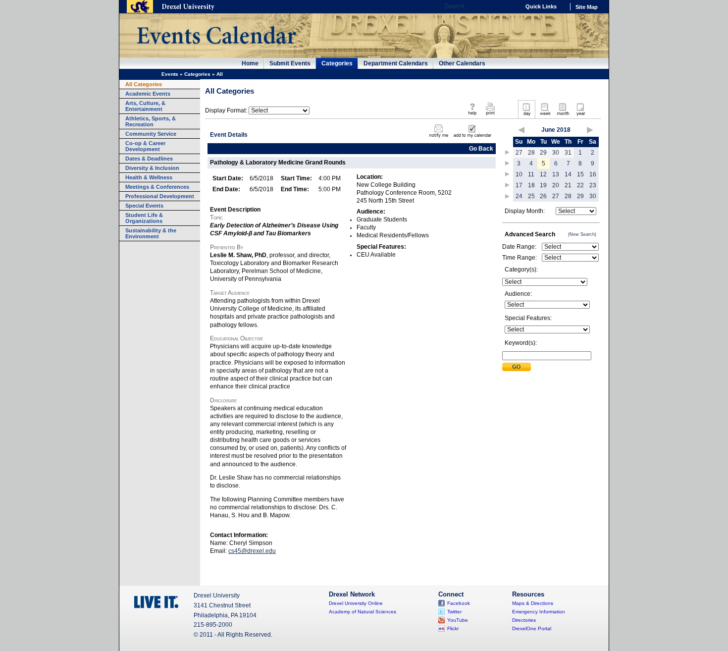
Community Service (150, 134)
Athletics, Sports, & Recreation (150, 121)
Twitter (454, 611)
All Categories (143, 84)
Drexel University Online (356, 603)
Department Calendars (396, 63)
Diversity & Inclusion (152, 168)
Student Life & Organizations (144, 218)
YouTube (457, 620)
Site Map (586, 7)
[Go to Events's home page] (216, 49)
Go (510, 6)
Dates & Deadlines (149, 159)
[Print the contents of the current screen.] (490, 116)
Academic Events (147, 94)
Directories (524, 620)
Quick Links (541, 6)
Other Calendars (462, 63)
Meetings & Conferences (157, 187)
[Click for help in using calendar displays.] (472, 116)
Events (169, 74)
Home (250, 63)
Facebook (458, 603)
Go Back (481, 149)
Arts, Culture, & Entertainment (145, 106)
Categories (337, 63)
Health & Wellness (148, 177)
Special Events (144, 206)
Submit (516, 367)
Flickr (453, 628)
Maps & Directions (532, 603)
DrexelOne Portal (531, 628)
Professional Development (159, 196)
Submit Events (290, 63)
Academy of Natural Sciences (362, 611)
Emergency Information (538, 611)
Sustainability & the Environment (150, 233)
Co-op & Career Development (145, 146)
